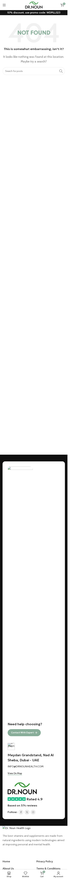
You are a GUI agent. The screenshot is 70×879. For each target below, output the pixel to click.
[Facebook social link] (20, 812)
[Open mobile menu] (4, 5)
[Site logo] (34, 4)
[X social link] (27, 812)
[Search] (61, 71)
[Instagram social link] (33, 812)
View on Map (15, 773)
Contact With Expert (22, 732)
